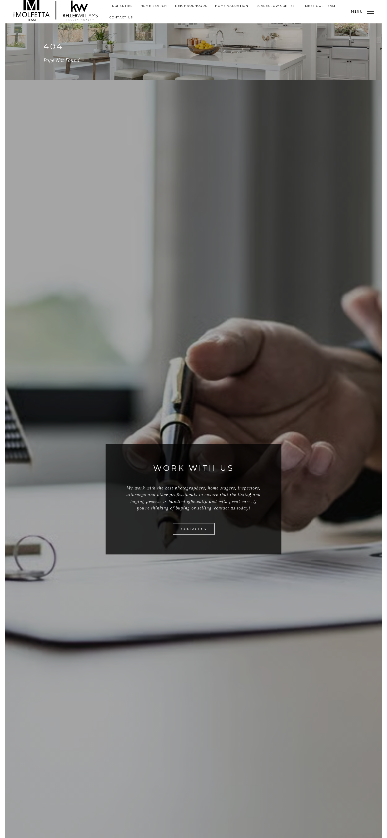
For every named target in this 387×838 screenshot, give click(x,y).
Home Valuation (231, 6)
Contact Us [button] (193, 529)
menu (357, 11)
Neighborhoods (191, 6)
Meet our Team (320, 6)
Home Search (154, 6)
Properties (121, 6)
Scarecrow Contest (276, 6)
